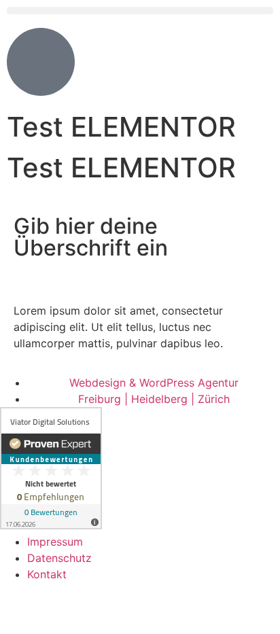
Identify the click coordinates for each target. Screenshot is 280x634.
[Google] (92, 613)
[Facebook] (17, 613)
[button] (140, 10)
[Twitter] (54, 613)
